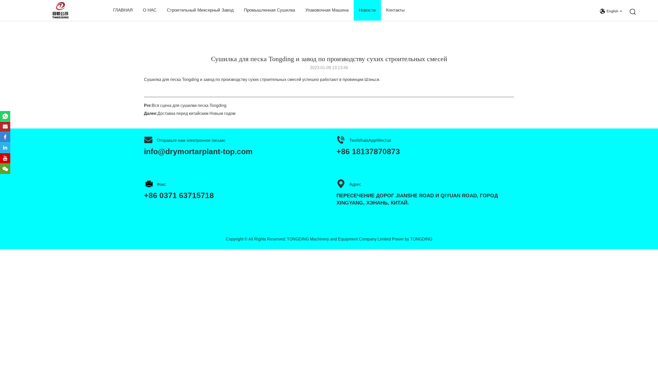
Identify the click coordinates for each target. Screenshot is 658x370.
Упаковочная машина (327, 10)
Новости (367, 10)
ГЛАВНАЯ (123, 10)
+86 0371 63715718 (179, 195)
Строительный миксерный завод (200, 10)
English (612, 11)
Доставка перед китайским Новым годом (196, 113)
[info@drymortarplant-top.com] (5, 127)
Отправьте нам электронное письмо (191, 140)
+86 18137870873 (368, 151)
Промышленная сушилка (269, 10)
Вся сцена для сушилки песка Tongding (189, 105)
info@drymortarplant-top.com (198, 151)
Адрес (355, 184)
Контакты (395, 10)
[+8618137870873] (5, 116)
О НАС (150, 10)
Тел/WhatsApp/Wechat (370, 140)
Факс (161, 184)
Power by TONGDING (412, 239)
